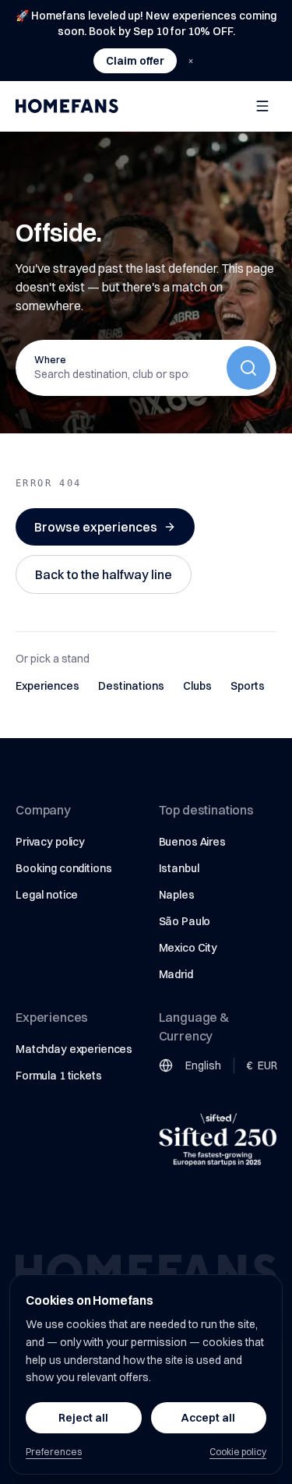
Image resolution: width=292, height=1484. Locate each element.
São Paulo (185, 921)
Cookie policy (237, 1452)
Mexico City (188, 948)
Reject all (83, 1418)
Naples (177, 895)
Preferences (54, 1452)
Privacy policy (50, 842)
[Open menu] (262, 106)
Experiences (47, 686)
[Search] (248, 368)
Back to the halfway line (103, 574)
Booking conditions (63, 868)
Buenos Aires (192, 842)
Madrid (176, 974)
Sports (247, 686)
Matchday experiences (74, 1049)
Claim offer (135, 61)
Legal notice (47, 895)
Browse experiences (95, 527)
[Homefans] (67, 106)
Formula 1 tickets (59, 1076)
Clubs (197, 686)
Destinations (131, 686)
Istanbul (179, 868)
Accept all (208, 1418)
